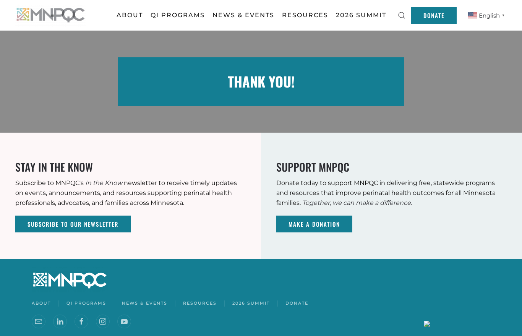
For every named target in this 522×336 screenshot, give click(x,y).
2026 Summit (361, 15)
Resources (200, 303)
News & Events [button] (243, 15)
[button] (401, 15)
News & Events (144, 303)
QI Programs (178, 15)
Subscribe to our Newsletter (73, 224)
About (130, 15)
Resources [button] (305, 15)
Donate (433, 15)
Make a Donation (314, 224)
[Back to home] (51, 15)
